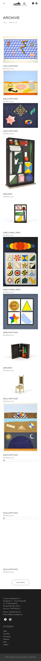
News (4, 642)
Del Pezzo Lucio (8, 68)
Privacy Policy (24, 657)
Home (4, 22)
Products (6, 639)
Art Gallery (7, 636)
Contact (5, 644)
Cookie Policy (32, 657)
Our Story (6, 634)
